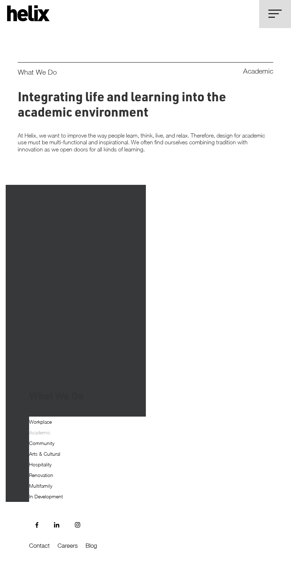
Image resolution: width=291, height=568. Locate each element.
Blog (91, 545)
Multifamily (40, 486)
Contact (39, 545)
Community (41, 443)
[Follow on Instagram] (77, 525)
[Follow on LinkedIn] (57, 525)
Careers (67, 545)
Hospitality (40, 464)
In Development (46, 496)
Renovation (41, 475)
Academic (39, 432)
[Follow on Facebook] (37, 525)
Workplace (40, 422)
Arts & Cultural (44, 454)
